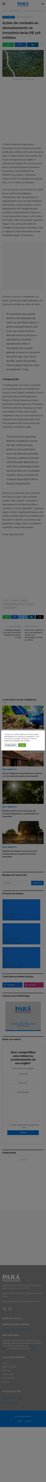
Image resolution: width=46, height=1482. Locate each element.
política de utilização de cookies (17, 741)
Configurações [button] (11, 745)
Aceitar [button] (22, 745)
